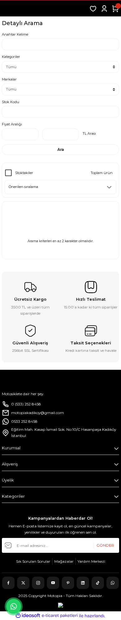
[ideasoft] (28, 615)
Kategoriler (11, 57)
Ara (60, 149)
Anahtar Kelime (15, 34)
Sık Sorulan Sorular (33, 561)
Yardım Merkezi (91, 561)
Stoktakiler (24, 173)
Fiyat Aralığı (12, 124)
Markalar (9, 79)
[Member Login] (104, 8)
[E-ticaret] (60, 615)
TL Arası (89, 133)
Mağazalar (64, 561)
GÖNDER (105, 545)
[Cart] (115, 8)
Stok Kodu (10, 102)
